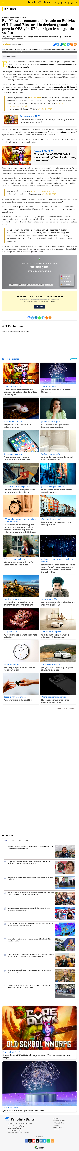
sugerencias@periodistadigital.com (18, 1132)
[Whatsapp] (64, 44)
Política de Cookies (58, 1123)
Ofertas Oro (66, 279)
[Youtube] (62, 3)
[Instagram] (68, 3)
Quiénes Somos (57, 1127)
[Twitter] (57, 44)
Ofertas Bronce (67, 284)
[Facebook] (55, 3)
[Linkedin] (61, 44)
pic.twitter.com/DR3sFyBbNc (42, 191)
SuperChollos (66, 276)
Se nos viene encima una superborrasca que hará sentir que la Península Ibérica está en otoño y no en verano (30, 924)
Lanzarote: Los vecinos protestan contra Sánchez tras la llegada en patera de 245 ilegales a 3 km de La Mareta (29, 986)
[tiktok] (37, 1141)
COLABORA (39, 306)
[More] (75, 44)
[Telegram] (68, 44)
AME (75, 3)
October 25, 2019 (49, 194)
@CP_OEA (60, 103)
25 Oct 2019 (13, 44)
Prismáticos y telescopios (35, 284)
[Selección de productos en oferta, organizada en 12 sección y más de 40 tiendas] (39, 259)
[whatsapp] (72, 3)
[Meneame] (71, 44)
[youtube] (33, 1141)
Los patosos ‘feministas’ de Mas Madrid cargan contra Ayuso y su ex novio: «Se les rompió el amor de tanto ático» (29, 863)
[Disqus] (39, 740)
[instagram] (41, 1141)
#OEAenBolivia (35, 98)
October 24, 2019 (45, 109)
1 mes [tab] (19, 840)
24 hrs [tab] (5, 840)
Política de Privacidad (59, 1120)
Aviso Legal (56, 1118)
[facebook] (26, 1141)
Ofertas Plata (66, 281)
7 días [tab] (12, 840)
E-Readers (22, 284)
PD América (6, 44)
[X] (58, 3)
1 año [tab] (26, 840)
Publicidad (56, 1125)
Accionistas (56, 1130)
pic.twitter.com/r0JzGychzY (18, 106)
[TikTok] (65, 3)
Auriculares (13, 284)
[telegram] (44, 1141)
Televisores (48, 284)
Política (11, 9)
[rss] (52, 1141)
